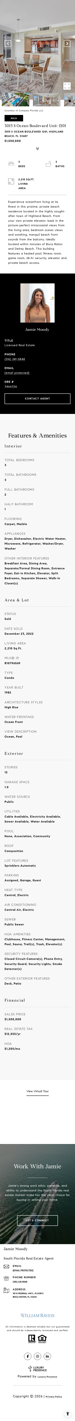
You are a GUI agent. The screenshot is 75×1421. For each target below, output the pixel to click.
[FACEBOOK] (27, 1356)
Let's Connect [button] (37, 1220)
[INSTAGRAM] (37, 1356)
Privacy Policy (54, 1396)
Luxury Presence (47, 1376)
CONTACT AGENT (37, 398)
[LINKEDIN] (47, 1356)
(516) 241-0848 (15, 359)
